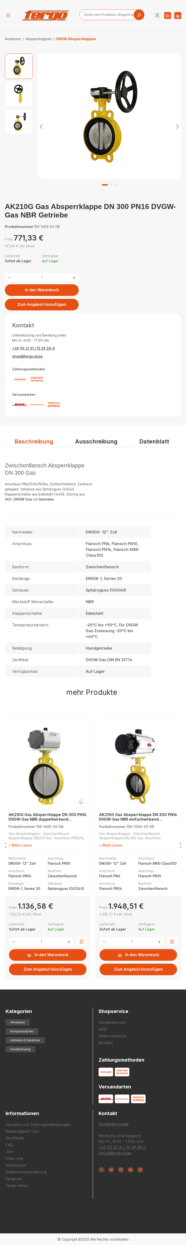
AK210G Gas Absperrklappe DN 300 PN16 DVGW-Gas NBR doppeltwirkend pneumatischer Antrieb (47, 817)
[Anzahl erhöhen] (74, 277)
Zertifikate (15, 1138)
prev (4, 846)
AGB (103, 1029)
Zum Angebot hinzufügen (41, 304)
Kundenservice (112, 1022)
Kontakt (106, 1042)
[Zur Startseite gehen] (45, 15)
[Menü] (8, 15)
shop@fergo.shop (27, 356)
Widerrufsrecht (112, 1036)
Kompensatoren (21, 1031)
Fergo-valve (17, 1185)
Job (9, 1151)
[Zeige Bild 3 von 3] (115, 185)
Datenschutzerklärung (26, 1172)
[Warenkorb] (177, 15)
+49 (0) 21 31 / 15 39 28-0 (33, 348)
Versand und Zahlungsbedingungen (38, 1124)
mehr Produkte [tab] (91, 692)
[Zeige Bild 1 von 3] (105, 185)
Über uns (14, 1158)
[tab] (34, 442)
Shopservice (113, 1011)
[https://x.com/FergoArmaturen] (111, 1170)
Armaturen (17, 1022)
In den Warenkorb (42, 289)
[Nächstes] (177, 126)
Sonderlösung (20, 1049)
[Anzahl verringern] (9, 277)
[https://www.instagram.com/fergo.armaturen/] (101, 1170)
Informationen (22, 1113)
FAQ (9, 1144)
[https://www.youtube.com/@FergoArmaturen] (130, 1170)
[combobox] (111, 14)
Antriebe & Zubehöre (25, 1040)
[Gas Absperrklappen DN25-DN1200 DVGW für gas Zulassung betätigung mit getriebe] (109, 116)
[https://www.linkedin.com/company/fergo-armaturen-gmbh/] (140, 1170)
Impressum (16, 1165)
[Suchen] (139, 14)
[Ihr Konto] (157, 15)
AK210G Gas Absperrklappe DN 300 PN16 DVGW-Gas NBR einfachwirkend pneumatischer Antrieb (138, 817)
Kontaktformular (114, 1124)
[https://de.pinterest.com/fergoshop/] (121, 1170)
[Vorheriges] (41, 126)
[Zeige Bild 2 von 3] (111, 185)
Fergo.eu (14, 1178)
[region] (93, 126)
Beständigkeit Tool (22, 1131)
